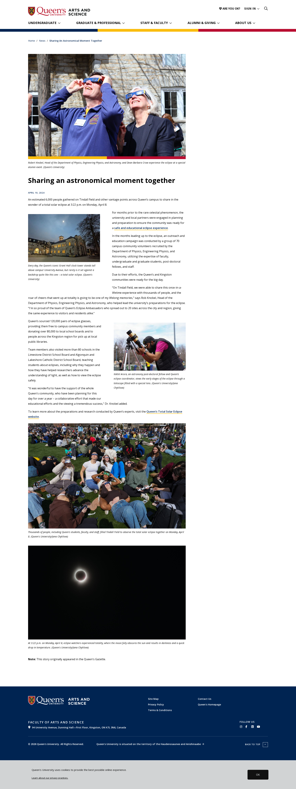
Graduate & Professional (98, 23)
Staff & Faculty (154, 23)
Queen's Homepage (209, 704)
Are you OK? (231, 8)
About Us (243, 23)
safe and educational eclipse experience (141, 228)
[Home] (79, 12)
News (42, 40)
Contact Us (204, 698)
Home (31, 40)
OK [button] (258, 774)
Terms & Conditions (160, 710)
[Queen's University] (47, 11)
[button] (252, 8)
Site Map (153, 698)
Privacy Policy (156, 704)
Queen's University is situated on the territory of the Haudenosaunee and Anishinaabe (148, 744)
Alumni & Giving (202, 23)
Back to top (253, 744)
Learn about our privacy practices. (50, 777)
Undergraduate (42, 23)
